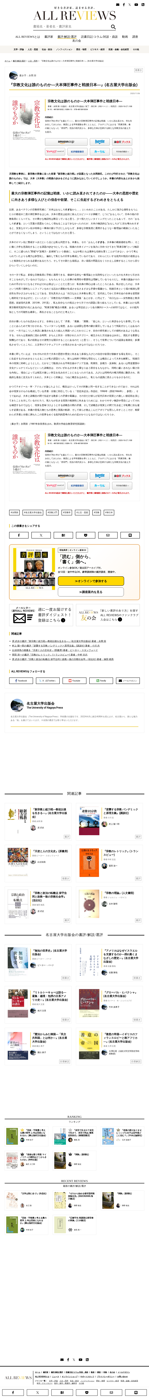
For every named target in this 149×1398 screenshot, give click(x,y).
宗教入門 (53, 512)
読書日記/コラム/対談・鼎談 (99, 36)
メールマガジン (130, 681)
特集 (105, 1372)
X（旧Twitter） (49, 681)
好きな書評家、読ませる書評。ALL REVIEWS (74, 13)
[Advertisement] (46, 762)
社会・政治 (47, 49)
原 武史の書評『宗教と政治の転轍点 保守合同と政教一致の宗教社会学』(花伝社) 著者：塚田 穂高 (63, 659)
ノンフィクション (64, 49)
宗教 (97, 512)
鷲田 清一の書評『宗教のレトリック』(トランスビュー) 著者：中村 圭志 (49, 654)
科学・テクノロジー (45, 1383)
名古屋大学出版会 (33, 512)
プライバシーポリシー (106, 1377)
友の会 (76, 40)
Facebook (22, 681)
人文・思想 (33, 49)
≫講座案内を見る (90, 592)
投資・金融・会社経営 (119, 49)
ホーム (7, 61)
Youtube (76, 681)
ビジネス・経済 (97, 49)
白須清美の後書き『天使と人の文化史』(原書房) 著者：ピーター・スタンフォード (55, 650)
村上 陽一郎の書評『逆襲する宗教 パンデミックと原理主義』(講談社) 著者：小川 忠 (56, 645)
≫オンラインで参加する (91, 581)
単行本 (110, 512)
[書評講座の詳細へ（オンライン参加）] (34, 569)
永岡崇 (15, 512)
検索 (113, 27)
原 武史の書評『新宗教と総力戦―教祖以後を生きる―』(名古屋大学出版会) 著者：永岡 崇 (59, 641)
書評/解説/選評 (67, 36)
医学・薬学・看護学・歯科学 (65, 1383)
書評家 (48, 36)
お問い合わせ (122, 1377)
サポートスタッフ (87, 1377)
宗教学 (67, 512)
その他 (136, 49)
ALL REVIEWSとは (27, 36)
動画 (125, 36)
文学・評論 (19, 49)
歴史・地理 (81, 49)
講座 (135, 36)
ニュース (55, 1377)
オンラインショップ (70, 1377)
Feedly (103, 681)
